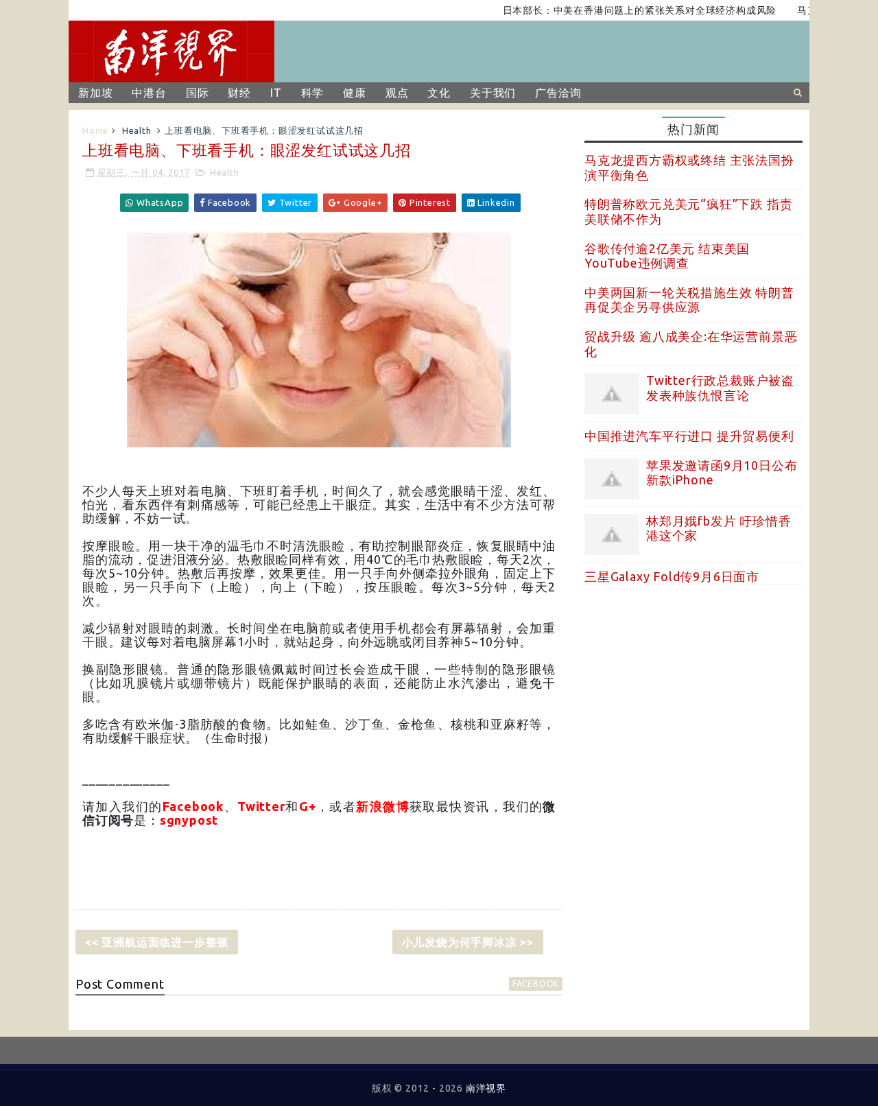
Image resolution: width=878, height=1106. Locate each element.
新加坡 (95, 92)
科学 (312, 92)
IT (276, 92)
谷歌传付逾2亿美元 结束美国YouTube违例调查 (667, 256)
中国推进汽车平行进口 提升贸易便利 (689, 436)
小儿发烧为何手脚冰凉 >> (468, 942)
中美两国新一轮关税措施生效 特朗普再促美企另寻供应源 (689, 299)
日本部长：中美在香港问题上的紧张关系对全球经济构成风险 (622, 10)
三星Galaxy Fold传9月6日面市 (671, 576)
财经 (239, 92)
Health (137, 130)
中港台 (149, 92)
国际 (197, 92)
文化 (439, 92)
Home (95, 130)
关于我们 (493, 92)
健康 (354, 92)
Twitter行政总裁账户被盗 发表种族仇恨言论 (720, 387)
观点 (397, 92)
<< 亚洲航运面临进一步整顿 (156, 942)
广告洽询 (558, 92)
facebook (535, 983)
